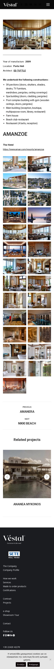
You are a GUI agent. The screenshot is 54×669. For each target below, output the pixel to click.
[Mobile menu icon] (48, 5)
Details (31, 474)
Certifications (9, 590)
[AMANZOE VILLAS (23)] (14, 317)
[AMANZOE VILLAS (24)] (39, 317)
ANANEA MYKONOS (27, 504)
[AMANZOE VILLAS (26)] (39, 334)
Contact (7, 623)
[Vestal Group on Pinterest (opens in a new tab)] (14, 635)
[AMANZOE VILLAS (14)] (39, 232)
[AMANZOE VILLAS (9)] (39, 198)
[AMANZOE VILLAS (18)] (39, 266)
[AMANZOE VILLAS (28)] (39, 351)
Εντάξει (21, 664)
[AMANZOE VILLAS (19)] (14, 283)
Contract (7, 598)
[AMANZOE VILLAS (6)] (14, 181)
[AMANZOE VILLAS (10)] (14, 215)
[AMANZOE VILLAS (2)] (39, 368)
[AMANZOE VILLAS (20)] (39, 283)
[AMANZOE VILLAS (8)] (14, 198)
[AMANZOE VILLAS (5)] (39, 164)
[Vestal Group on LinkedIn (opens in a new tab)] (11, 635)
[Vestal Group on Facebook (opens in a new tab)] (4, 635)
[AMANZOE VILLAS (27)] (14, 351)
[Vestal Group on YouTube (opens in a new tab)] (8, 635)
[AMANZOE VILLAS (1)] (14, 368)
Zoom (23, 474)
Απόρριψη (33, 664)
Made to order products (14, 586)
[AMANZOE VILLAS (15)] (14, 249)
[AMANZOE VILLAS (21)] (14, 300)
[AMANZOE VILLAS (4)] (14, 164)
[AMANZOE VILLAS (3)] (14, 385)
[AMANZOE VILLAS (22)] (39, 300)
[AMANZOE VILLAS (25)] (14, 334)
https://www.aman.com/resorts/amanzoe (23, 149)
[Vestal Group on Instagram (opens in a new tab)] (6, 635)
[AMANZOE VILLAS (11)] (39, 215)
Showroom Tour (11, 615)
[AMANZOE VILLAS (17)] (14, 266)
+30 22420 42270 (11, 647)
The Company (10, 566)
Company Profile (11, 570)
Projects (7, 602)
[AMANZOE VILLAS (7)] (39, 181)
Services (7, 582)
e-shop (6, 611)
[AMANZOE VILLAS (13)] (14, 232)
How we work (9, 578)
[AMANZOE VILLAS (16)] (39, 249)
